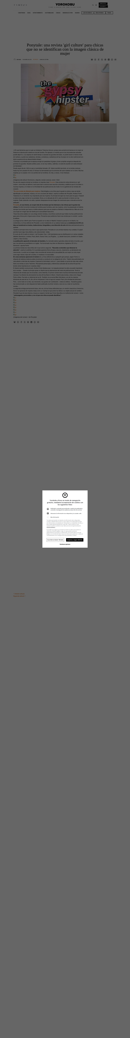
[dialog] (65, 519)
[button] (65, 517)
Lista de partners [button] (51, 527)
